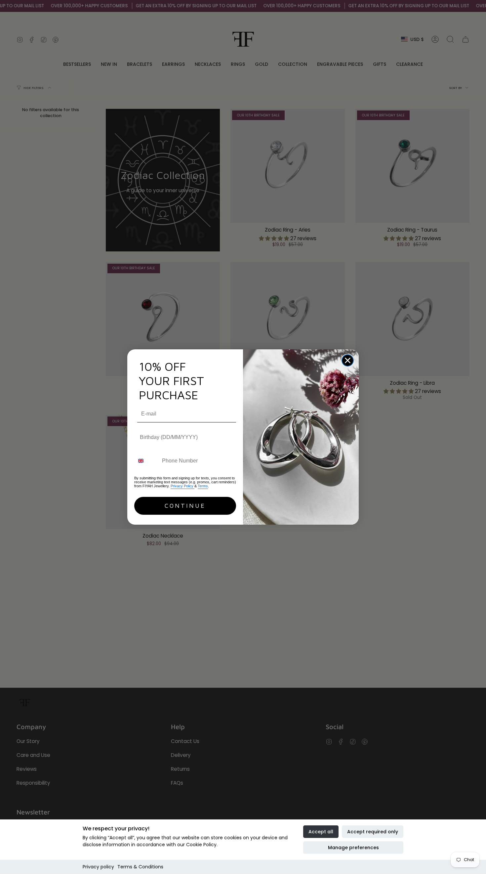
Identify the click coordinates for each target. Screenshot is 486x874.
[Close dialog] (347, 360)
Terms (203, 486)
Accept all (320, 831)
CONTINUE (185, 505)
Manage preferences (353, 847)
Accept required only (372, 831)
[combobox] (147, 461)
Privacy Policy (182, 486)
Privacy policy (98, 866)
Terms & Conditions (140, 866)
